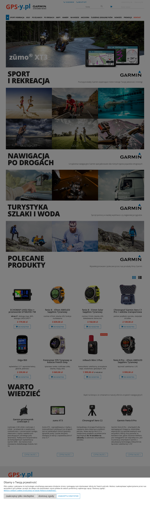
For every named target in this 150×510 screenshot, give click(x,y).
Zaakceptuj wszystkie (68, 496)
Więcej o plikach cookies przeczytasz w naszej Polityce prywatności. (30, 490)
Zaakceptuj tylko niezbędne (20, 496)
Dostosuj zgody (46, 496)
